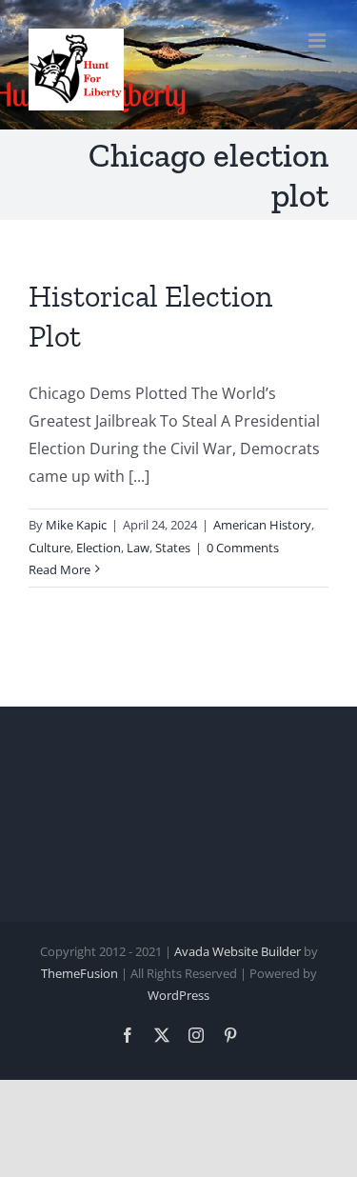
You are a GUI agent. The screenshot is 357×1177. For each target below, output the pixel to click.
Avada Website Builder (237, 951)
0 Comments (243, 547)
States (172, 547)
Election (98, 547)
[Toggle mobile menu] (318, 40)
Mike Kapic (76, 524)
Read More (59, 569)
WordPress (178, 995)
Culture (49, 547)
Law (138, 547)
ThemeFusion (79, 973)
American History (262, 524)
